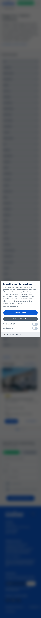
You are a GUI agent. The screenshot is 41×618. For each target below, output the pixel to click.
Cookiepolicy (14, 307)
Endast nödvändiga (20, 319)
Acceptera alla (20, 312)
